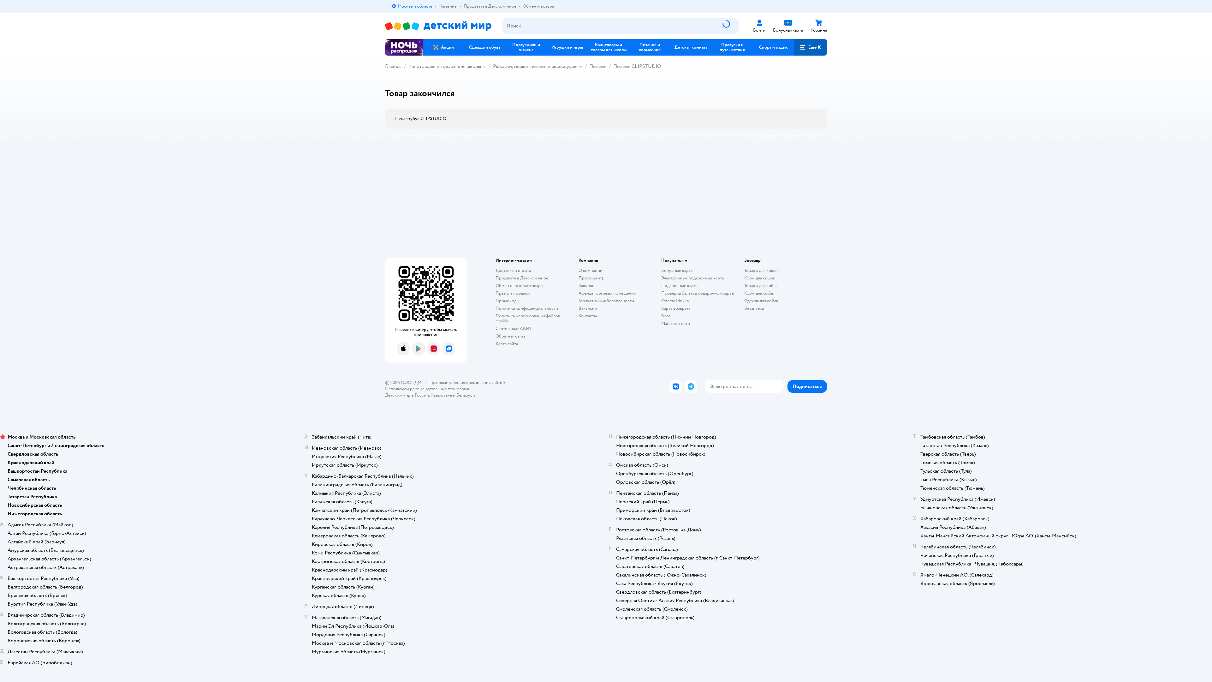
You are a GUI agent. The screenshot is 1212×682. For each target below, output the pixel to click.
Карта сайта (507, 343)
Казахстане (441, 395)
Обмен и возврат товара (519, 285)
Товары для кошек (761, 270)
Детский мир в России (407, 395)
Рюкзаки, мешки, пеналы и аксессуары (535, 66)
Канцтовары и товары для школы (444, 66)
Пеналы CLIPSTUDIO (637, 66)
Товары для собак (761, 285)
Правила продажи (513, 293)
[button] (810, 47)
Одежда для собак (761, 300)
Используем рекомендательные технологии (428, 389)
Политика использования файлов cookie (528, 318)
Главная (393, 66)
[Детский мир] (438, 26)
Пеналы (597, 66)
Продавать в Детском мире (522, 278)
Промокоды (507, 300)
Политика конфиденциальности (527, 308)
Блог (665, 316)
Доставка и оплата (513, 270)
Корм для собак (759, 293)
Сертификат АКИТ (514, 328)
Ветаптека (754, 308)
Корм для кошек (759, 278)
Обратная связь (510, 336)
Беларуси (465, 395)
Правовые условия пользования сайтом (466, 382)
